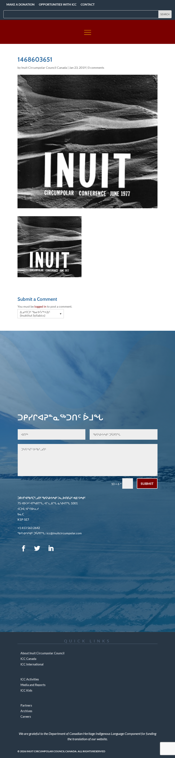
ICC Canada (28, 658)
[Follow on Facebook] (23, 548)
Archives (26, 711)
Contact (88, 4)
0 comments (96, 67)
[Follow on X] (37, 548)
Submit (147, 483)
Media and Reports (32, 685)
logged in (40, 306)
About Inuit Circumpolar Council (42, 653)
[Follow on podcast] (64, 548)
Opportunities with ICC (57, 4)
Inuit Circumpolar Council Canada (44, 67)
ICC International (32, 664)
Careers (25, 716)
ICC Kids (26, 690)
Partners (26, 705)
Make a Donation (20, 4)
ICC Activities (29, 679)
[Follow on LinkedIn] (51, 548)
